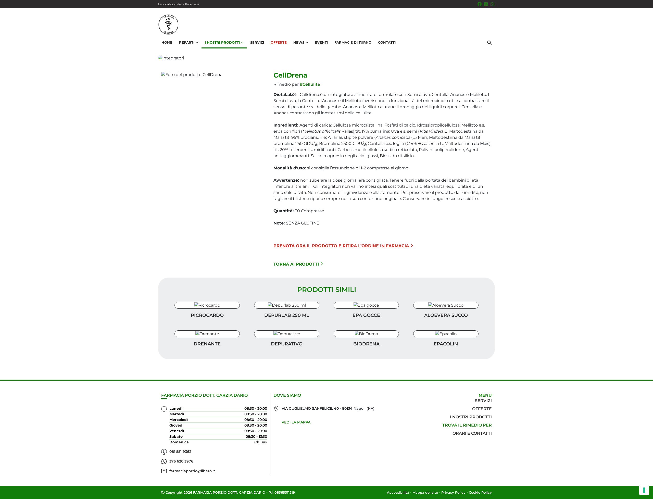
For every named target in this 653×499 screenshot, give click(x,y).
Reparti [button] (186, 42)
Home (166, 42)
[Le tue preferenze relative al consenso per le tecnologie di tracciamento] (644, 490)
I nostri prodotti (471, 417)
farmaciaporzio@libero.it (192, 471)
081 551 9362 (180, 451)
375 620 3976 (181, 461)
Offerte (279, 42)
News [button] (298, 42)
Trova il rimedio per (467, 425)
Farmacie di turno (352, 42)
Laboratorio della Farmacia (178, 4)
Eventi (321, 42)
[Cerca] (489, 42)
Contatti (387, 42)
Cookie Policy (480, 492)
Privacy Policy (453, 492)
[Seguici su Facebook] (479, 4)
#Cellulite (310, 84)
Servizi (257, 42)
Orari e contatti (472, 433)
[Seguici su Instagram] (485, 4)
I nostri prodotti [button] (222, 42)
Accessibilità (398, 492)
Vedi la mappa (296, 422)
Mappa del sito (425, 492)
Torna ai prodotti (296, 264)
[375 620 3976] (492, 4)
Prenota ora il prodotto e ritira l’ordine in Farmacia (341, 245)
